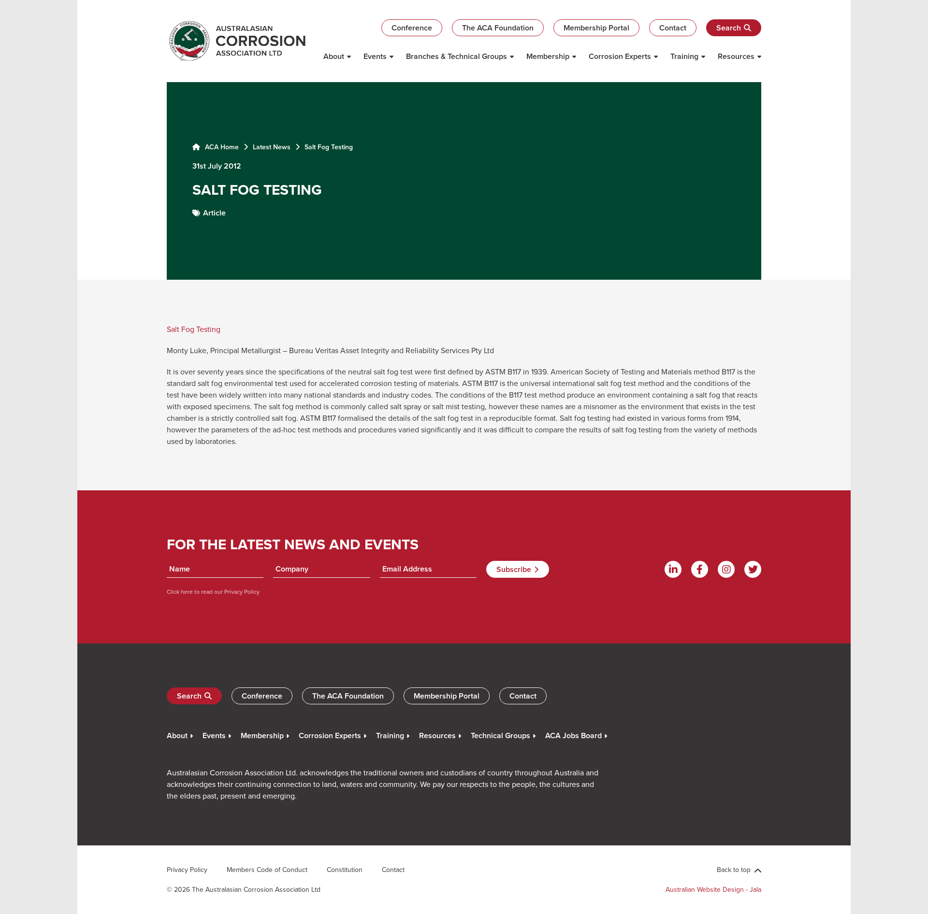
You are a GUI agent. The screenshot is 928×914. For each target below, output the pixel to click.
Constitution (344, 869)
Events (375, 56)
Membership (547, 56)
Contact (672, 27)
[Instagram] (726, 569)
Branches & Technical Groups (456, 56)
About (333, 56)
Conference (412, 27)
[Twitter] (752, 569)
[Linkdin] (673, 569)
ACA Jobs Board (573, 735)
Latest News (271, 147)
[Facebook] (699, 569)
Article (214, 212)
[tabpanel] (464, 181)
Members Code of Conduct (267, 869)
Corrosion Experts (620, 56)
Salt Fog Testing (193, 329)
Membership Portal (596, 27)
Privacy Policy (241, 591)
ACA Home (221, 147)
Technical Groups (500, 735)
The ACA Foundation (498, 27)
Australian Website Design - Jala (713, 889)
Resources (736, 56)
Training (684, 56)
